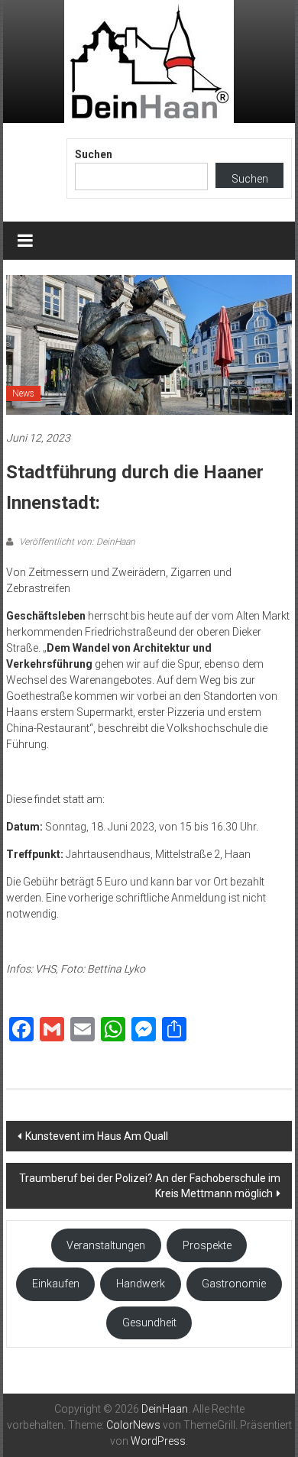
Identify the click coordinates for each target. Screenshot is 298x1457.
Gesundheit (149, 1322)
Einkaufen (55, 1283)
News (23, 393)
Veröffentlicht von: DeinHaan (76, 541)
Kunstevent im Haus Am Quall (96, 1136)
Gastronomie (234, 1283)
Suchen (93, 154)
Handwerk (140, 1283)
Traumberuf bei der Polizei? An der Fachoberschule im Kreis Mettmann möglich (149, 1186)
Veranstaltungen (105, 1245)
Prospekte (207, 1245)
